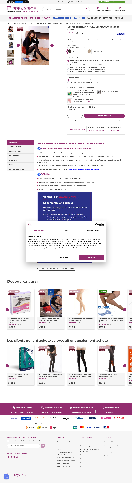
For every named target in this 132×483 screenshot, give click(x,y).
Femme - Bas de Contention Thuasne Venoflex (57, 268)
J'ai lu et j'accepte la (25, 441)
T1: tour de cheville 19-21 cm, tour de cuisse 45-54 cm (87, 65)
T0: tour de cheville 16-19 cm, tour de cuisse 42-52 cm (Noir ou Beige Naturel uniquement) (95, 61)
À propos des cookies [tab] (93, 230)
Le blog (59, 449)
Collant (46, 18)
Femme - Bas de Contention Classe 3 (46, 23)
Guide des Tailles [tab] (15, 151)
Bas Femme (35, 18)
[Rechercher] (87, 9)
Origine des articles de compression (64, 453)
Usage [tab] (11, 164)
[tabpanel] (81, 206)
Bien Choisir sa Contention (66, 457)
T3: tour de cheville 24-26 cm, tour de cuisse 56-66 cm (87, 69)
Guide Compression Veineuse (66, 460)
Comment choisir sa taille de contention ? (89, 450)
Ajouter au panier (104, 115)
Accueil (9, 23)
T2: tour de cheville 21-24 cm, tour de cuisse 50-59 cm (87, 67)
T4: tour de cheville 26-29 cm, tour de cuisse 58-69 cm (87, 72)
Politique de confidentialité (32, 441)
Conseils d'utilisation (63, 463)
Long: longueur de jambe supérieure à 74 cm (85, 82)
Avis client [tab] (13, 160)
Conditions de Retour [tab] (17, 169)
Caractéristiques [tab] (15, 147)
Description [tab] (13, 142)
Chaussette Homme (62, 18)
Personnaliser (64, 257)
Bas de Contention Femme (23, 23)
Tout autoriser (91, 257)
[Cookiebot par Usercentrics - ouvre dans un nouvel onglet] (96, 224)
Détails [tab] (66, 230)
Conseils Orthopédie (63, 466)
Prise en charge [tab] (14, 156)
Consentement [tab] (39, 230)
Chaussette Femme (18, 18)
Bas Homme (79, 18)
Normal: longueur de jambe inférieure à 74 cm (85, 80)
